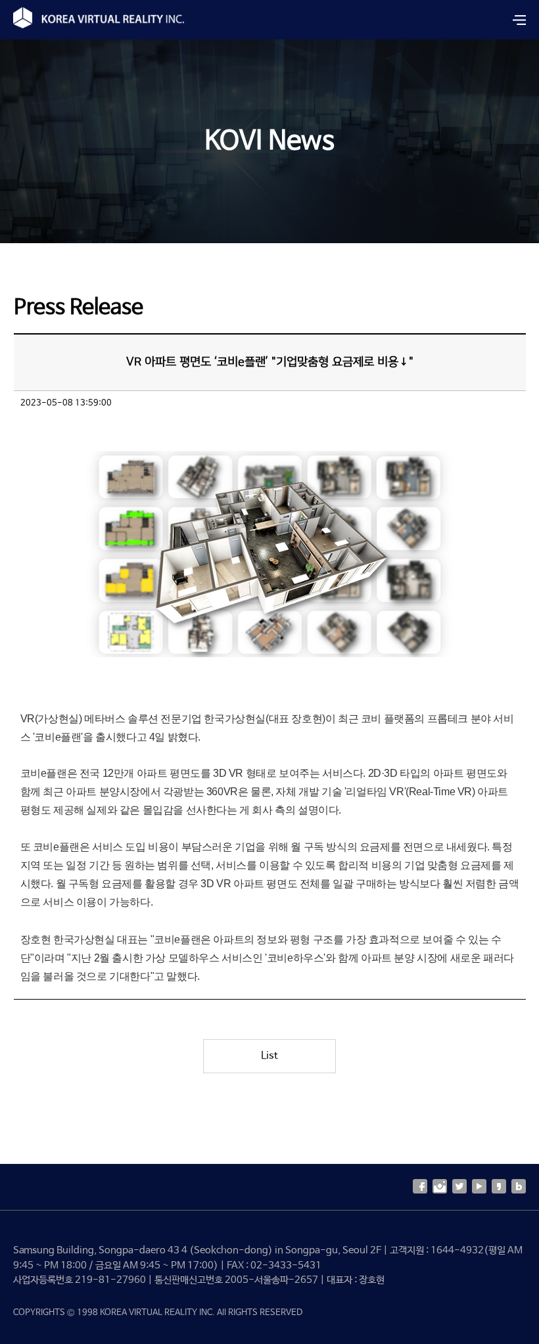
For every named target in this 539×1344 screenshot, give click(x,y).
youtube (479, 1186)
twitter (459, 1186)
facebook (420, 1186)
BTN (519, 19)
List (269, 1056)
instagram (440, 1186)
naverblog (518, 1186)
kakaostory (499, 1186)
